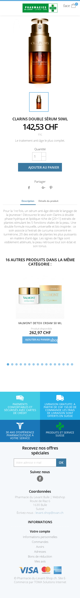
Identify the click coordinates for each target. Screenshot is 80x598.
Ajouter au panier (40, 167)
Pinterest (51, 187)
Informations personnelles (40, 537)
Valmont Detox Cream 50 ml (40, 323)
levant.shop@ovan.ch (49, 513)
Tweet (36, 187)
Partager (29, 187)
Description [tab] (28, 201)
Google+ (43, 187)
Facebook (40, 479)
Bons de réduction (40, 556)
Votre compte (40, 531)
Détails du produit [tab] (48, 201)
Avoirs (40, 547)
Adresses (40, 551)
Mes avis (40, 561)
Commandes (40, 542)
